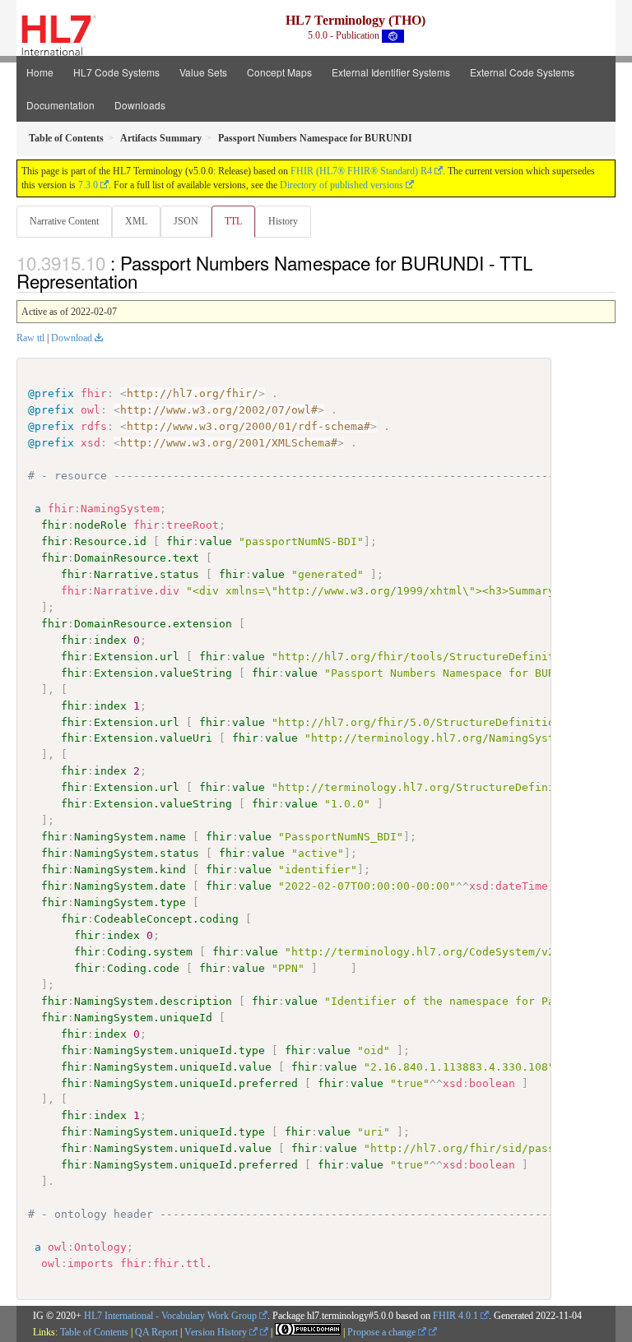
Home (39, 72)
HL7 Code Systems (116, 72)
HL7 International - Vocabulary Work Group (170, 1315)
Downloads (139, 105)
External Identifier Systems (391, 72)
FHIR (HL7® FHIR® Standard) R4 (361, 171)
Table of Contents (94, 1332)
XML (136, 221)
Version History (216, 1332)
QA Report (156, 1332)
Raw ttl (30, 338)
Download (71, 338)
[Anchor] (146, 280)
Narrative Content (64, 221)
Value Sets (203, 72)
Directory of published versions (341, 185)
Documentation (60, 105)
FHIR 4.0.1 (455, 1315)
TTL (233, 221)
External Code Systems (522, 72)
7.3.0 (88, 185)
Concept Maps (279, 72)
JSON (186, 221)
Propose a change (382, 1332)
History (283, 221)
